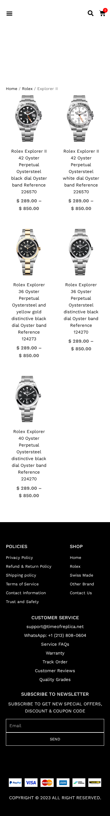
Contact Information (26, 592)
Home (11, 88)
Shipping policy (21, 575)
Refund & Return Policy (28, 566)
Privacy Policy (19, 557)
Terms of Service (22, 584)
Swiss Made (81, 575)
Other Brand (82, 584)
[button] (9, 13)
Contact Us (81, 592)
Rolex (27, 88)
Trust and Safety (22, 601)
